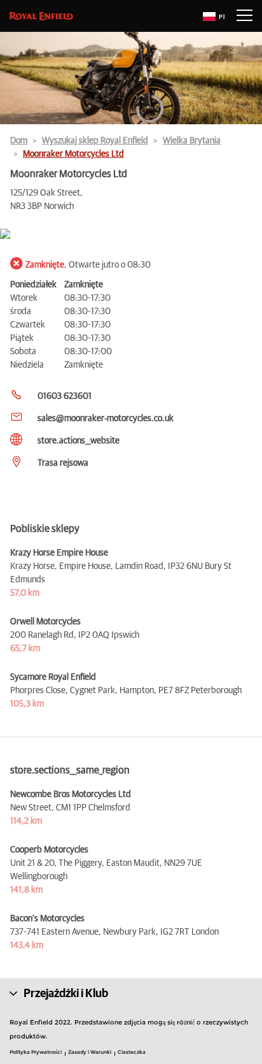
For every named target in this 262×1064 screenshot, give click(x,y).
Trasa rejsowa (63, 463)
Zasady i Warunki (89, 1052)
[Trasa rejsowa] (131, 235)
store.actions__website (79, 440)
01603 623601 (65, 396)
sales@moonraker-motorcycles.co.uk (106, 418)
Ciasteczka (132, 1052)
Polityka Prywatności (36, 1052)
